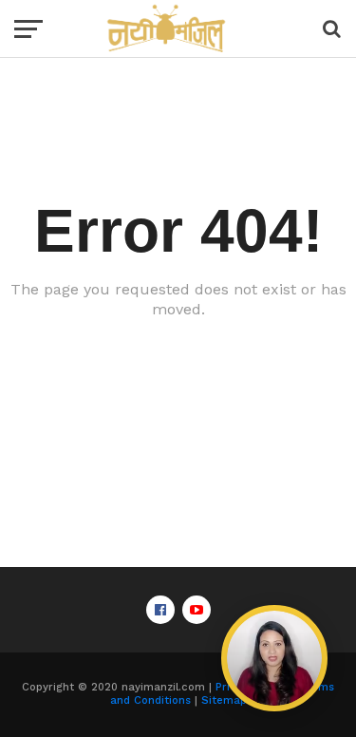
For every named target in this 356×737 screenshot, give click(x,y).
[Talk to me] (274, 658)
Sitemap (224, 700)
